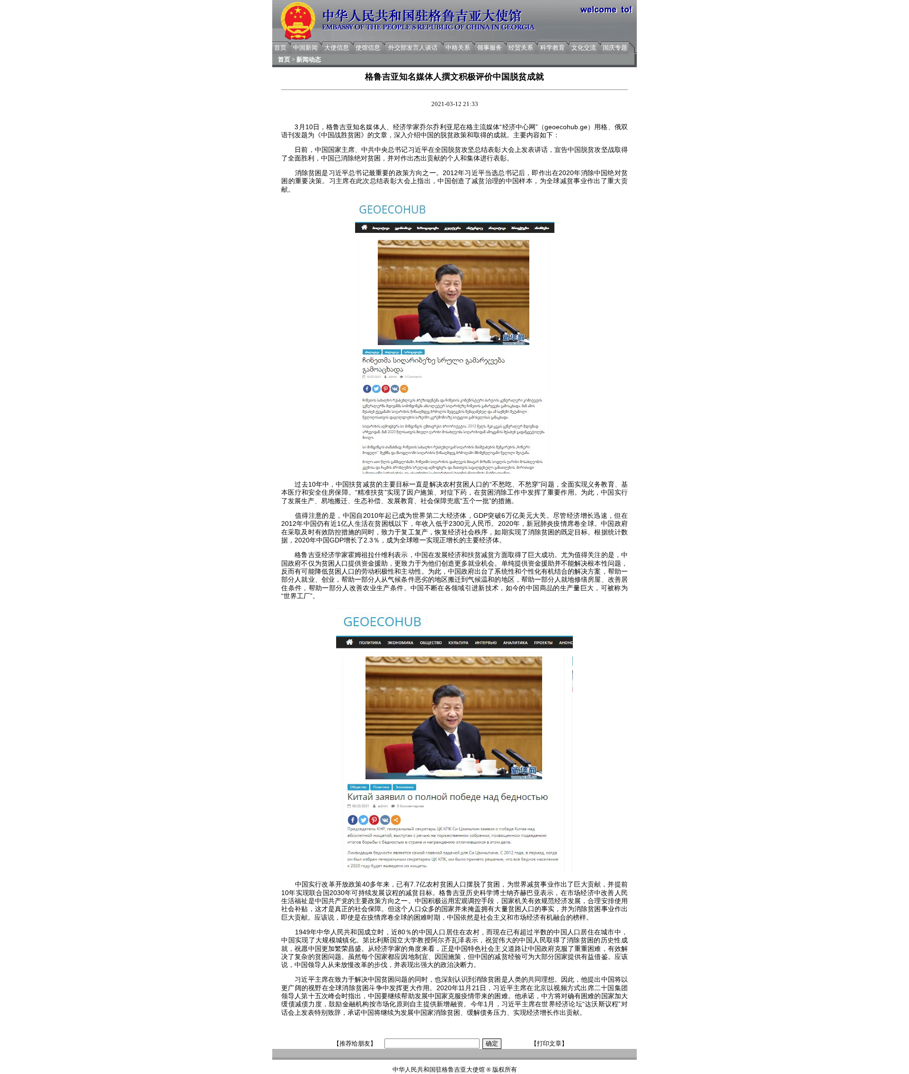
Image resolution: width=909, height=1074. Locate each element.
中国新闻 (305, 47)
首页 (280, 47)
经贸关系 (520, 47)
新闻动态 (308, 59)
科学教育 (552, 47)
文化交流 (583, 47)
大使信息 (336, 47)
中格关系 (458, 47)
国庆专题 (615, 47)
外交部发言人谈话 (412, 47)
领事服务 (489, 47)
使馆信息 (368, 47)
